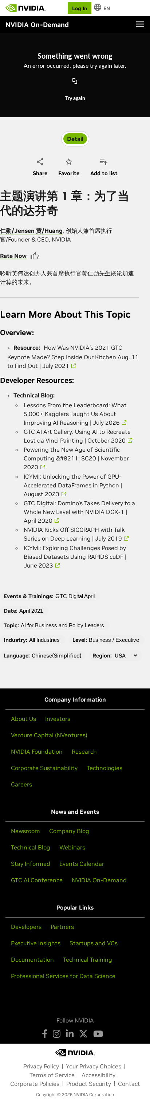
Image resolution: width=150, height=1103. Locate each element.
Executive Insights (35, 943)
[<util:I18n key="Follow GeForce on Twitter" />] (83, 1033)
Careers (21, 784)
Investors (57, 718)
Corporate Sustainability (44, 768)
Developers (26, 926)
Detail (75, 138)
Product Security (88, 1083)
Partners (62, 926)
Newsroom (25, 831)
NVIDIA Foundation (37, 751)
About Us (23, 718)
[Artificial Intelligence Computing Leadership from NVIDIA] (25, 8)
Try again (75, 98)
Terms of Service (52, 1075)
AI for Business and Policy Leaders (62, 625)
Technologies (104, 768)
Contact (129, 1083)
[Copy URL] (75, 81)
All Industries (44, 640)
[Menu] (140, 24)
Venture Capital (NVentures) (49, 735)
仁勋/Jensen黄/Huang (31, 230)
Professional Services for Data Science (63, 976)
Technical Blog (30, 847)
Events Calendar (81, 863)
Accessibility (98, 1075)
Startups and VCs (94, 943)
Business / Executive (114, 640)
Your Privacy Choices (93, 1066)
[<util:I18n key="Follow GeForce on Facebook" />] (44, 1033)
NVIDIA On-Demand (99, 880)
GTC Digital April (75, 596)
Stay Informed (30, 863)
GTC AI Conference (37, 880)
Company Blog (69, 831)
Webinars (72, 847)
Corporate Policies (34, 1083)
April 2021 (31, 610)
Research (84, 751)
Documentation (32, 959)
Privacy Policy (41, 1066)
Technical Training (87, 959)
